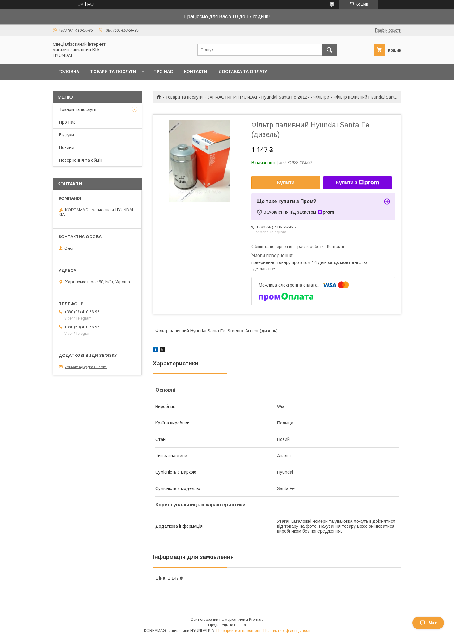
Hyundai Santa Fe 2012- (285, 97)
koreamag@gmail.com (86, 366)
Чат (433, 622)
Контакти (195, 71)
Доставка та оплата (242, 71)
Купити (286, 182)
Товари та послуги (113, 71)
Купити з (346, 182)
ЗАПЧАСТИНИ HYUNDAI (232, 97)
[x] (162, 350)
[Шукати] (329, 50)
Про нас (163, 71)
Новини (66, 147)
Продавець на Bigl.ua (227, 625)
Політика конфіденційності (286, 630)
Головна (68, 71)
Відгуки (66, 134)
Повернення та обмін (80, 160)
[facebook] (155, 350)
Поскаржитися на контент (238, 630)
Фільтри (321, 97)
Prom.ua (256, 619)
